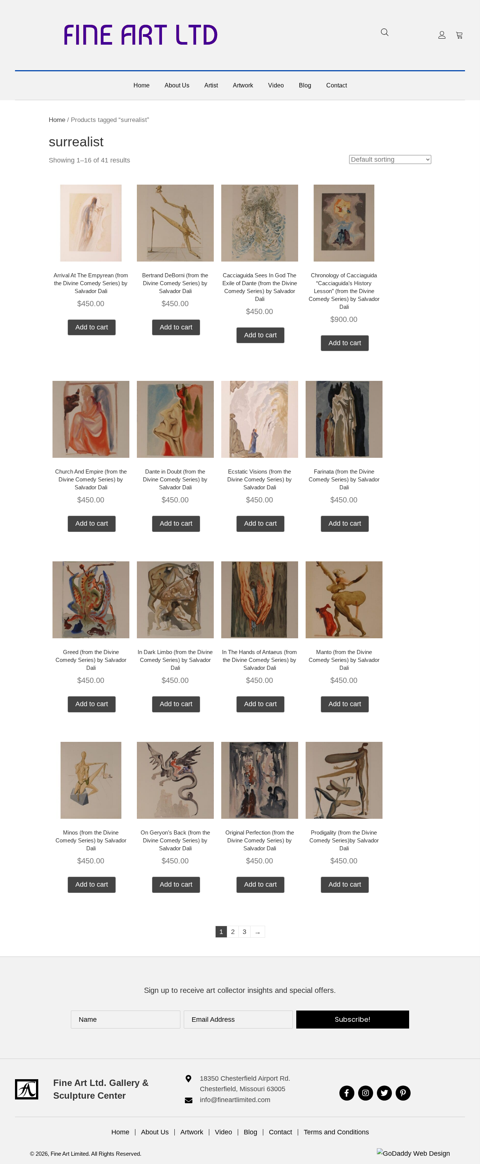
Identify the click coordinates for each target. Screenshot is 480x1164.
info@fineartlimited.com (235, 1100)
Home (57, 119)
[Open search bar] (384, 32)
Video (223, 1132)
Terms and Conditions (336, 1132)
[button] (442, 35)
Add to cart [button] (91, 327)
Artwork (191, 1132)
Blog (250, 1132)
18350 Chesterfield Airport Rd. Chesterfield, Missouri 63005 (245, 1084)
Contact (280, 1132)
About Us (155, 1132)
